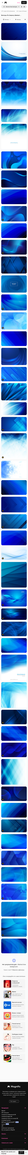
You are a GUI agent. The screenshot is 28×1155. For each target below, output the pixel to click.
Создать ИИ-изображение (9, 11)
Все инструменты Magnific (8, 1130)
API (2, 1126)
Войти (24, 2)
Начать (4, 1134)
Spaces (3, 1110)
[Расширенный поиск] (25, 19)
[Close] (26, 1153)
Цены (18, 2)
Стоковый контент (6, 1120)
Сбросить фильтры (18, 970)
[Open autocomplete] (3, 6)
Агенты (5, 1124)
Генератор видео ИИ (7, 1116)
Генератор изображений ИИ (9, 1114)
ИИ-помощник (5, 1112)
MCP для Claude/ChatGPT (10, 1122)
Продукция (5, 1108)
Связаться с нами (7, 1143)
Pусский (14, 1101)
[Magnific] (14, 1087)
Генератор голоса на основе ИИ (10, 1118)
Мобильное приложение (8, 1128)
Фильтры (19, 19)
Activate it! (21, 1152)
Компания (5, 1138)
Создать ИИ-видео (22, 11)
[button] (14, 1101)
